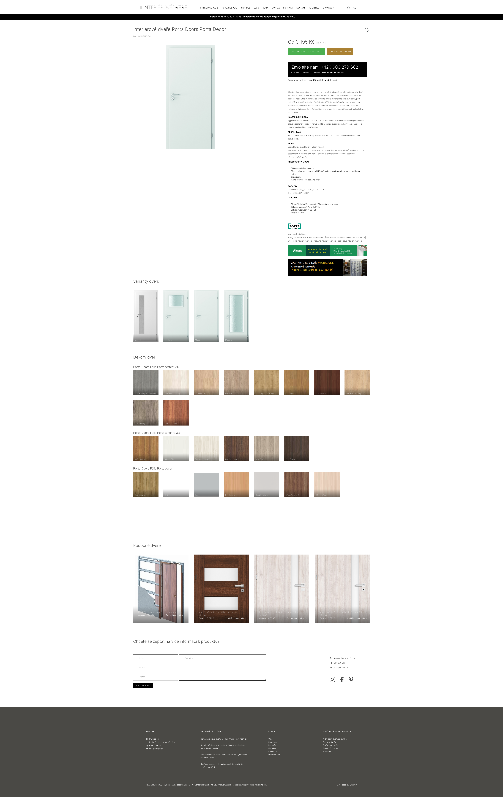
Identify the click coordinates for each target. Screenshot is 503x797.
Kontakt (300, 8)
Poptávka (288, 8)
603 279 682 (340, 663)
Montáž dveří (274, 755)
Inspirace (245, 8)
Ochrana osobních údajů (179, 785)
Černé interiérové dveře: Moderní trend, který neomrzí (224, 739)
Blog (256, 8)
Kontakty (272, 748)
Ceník (265, 8)
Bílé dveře (327, 751)
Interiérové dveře (209, 8)
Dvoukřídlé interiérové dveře (300, 241)
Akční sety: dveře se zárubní (335, 739)
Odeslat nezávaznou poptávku (306, 52)
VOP (166, 785)
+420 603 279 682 (232, 16)
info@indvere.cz (341, 667)
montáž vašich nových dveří (323, 80)
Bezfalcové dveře (330, 745)
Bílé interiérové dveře (314, 237)
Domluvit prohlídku (340, 52)
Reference (314, 8)
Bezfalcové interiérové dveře (350, 241)
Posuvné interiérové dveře (325, 241)
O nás (270, 739)
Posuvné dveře (229, 8)
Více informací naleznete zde (254, 785)
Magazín (272, 745)
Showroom (328, 8)
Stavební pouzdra (330, 748)
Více (173, 742)
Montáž (276, 8)
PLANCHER (151, 785)
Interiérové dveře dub (355, 237)
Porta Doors (301, 234)
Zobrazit (353, 658)
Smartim (353, 785)
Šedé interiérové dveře (335, 237)
